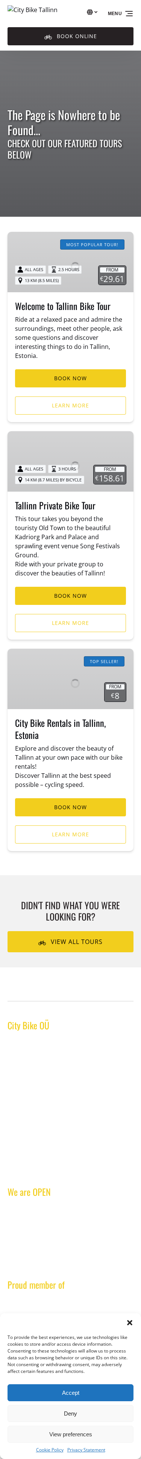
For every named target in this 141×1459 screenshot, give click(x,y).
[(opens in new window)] (70, 1304)
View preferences (70, 1434)
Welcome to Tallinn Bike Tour (63, 306)
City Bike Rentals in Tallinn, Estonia (60, 729)
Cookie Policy (50, 1450)
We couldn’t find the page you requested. (73, 987)
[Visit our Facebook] (15, 1169)
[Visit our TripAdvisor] (48, 1169)
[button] (129, 1322)
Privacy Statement (86, 1450)
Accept (70, 1393)
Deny (70, 1413)
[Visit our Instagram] (30, 1169)
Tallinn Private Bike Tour (55, 505)
